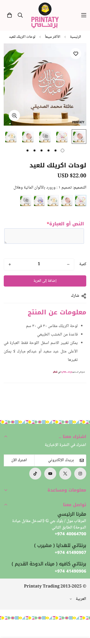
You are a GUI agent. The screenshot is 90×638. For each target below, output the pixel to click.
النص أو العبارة (65, 223)
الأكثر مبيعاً (52, 37)
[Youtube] (50, 474)
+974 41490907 (70, 552)
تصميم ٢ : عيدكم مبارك (66, 200)
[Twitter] (65, 474)
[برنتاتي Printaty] (45, 15)
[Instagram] (80, 474)
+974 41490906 (70, 571)
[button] (9, 15)
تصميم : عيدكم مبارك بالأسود (25, 200)
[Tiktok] (35, 474)
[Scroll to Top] (9, 612)
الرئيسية (75, 37)
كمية (82, 264)
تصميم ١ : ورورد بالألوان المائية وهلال (80, 200)
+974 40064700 (70, 534)
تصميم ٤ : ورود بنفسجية (39, 200)
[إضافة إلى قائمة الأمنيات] (75, 53)
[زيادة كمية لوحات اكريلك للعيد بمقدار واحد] (10, 264)
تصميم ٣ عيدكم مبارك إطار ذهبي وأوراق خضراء (53, 200)
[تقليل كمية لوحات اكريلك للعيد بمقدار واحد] (68, 264)
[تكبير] (14, 115)
